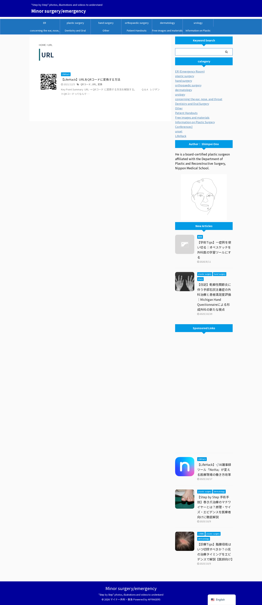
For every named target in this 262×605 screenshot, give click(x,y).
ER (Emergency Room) (190, 71)
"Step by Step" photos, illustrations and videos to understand (131, 594)
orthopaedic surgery (137, 23)
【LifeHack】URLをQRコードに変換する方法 (90, 79)
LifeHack (180, 136)
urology (198, 23)
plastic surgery (75, 23)
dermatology (167, 23)
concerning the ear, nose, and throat (44, 31)
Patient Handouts (137, 30)
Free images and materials (167, 30)
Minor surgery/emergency (58, 11)
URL (94, 84)
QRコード (86, 84)
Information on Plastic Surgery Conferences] (198, 31)
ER (44, 23)
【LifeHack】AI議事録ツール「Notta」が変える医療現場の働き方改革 (214, 469)
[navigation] (222, 599)
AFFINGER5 (154, 599)
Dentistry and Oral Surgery (75, 31)
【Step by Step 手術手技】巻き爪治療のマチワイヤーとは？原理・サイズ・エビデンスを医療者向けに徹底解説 (214, 507)
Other (106, 30)
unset (178, 131)
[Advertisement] (204, 393)
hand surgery (106, 23)
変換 (100, 84)
